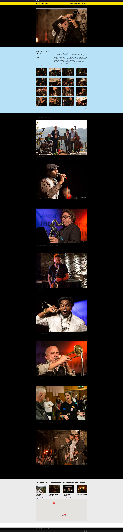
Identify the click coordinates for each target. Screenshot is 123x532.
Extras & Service (77, 3)
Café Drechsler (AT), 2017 (41, 289)
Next (86, 108)
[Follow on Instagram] (38, 1)
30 (72, 41)
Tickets (81, 0)
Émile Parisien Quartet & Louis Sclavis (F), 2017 (47, 245)
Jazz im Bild (43, 65)
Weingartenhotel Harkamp (39, 495)
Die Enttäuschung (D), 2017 (42, 156)
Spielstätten (85, 0)
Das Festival (84, 3)
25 (68, 41)
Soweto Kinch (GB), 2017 (41, 333)
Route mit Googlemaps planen (54, 497)
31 (73, 41)
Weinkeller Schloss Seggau (40, 54)
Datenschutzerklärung (45, 528)
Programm (71, 3)
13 (58, 41)
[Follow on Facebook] (36, 1)
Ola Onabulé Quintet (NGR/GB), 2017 (44, 200)
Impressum (52, 528)
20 (64, 41)
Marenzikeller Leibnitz (82, 494)
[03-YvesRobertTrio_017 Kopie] (61, 43)
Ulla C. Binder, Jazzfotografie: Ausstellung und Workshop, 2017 (50, 422)
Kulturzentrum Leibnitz (66, 495)
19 (63, 41)
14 (59, 41)
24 (67, 41)
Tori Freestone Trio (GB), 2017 (42, 466)
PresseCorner (38, 528)
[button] (63, 515)
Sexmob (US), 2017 (40, 378)
